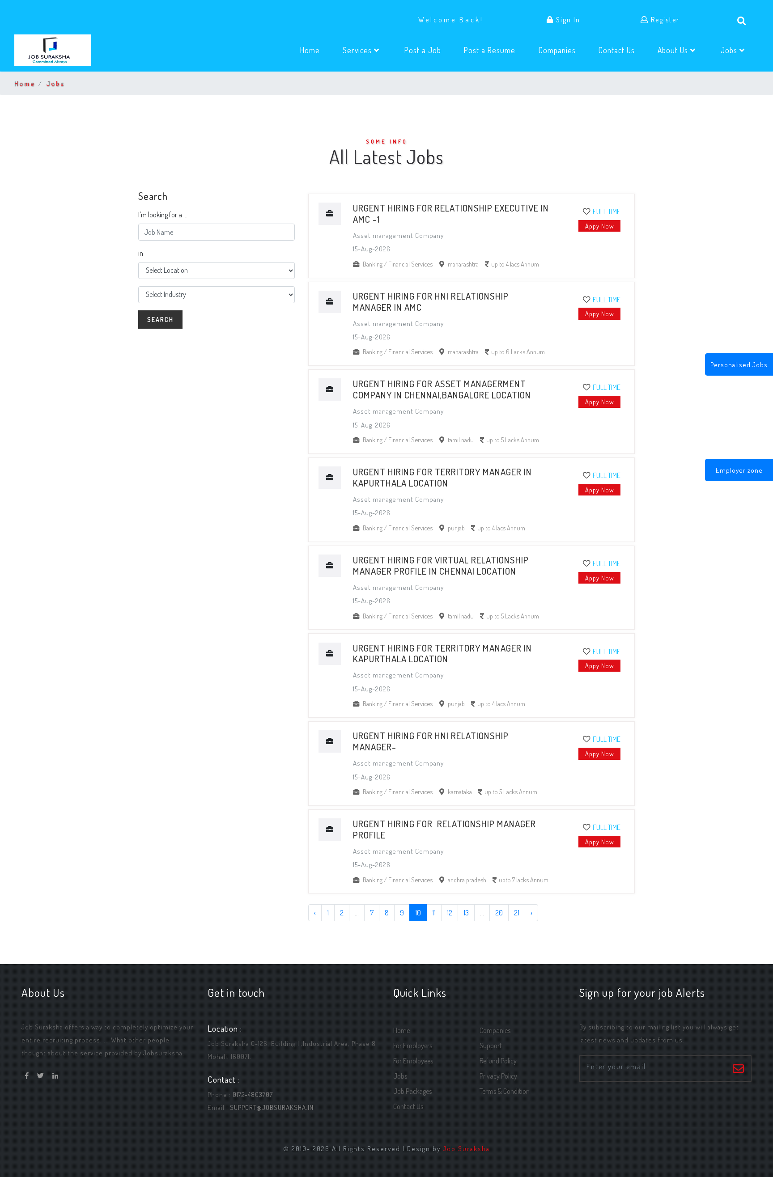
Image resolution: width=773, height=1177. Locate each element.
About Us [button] (674, 50)
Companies (562, 50)
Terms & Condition (505, 1091)
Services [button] (358, 50)
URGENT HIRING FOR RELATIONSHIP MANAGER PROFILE (444, 829)
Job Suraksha (466, 1148)
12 (449, 912)
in (140, 253)
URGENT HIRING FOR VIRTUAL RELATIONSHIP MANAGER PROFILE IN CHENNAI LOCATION (441, 565)
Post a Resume (495, 50)
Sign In (567, 19)
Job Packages (412, 1091)
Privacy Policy (498, 1075)
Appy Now (599, 226)
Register (664, 19)
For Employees (413, 1060)
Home (315, 50)
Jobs (55, 83)
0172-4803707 (253, 1094)
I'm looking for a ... (162, 214)
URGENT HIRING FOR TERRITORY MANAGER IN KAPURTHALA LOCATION (442, 477)
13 (466, 912)
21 (516, 912)
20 (499, 912)
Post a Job (428, 50)
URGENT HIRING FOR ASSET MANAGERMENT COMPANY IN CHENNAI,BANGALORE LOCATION (443, 389)
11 (434, 912)
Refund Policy (498, 1060)
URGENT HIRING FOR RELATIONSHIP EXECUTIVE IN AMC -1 (451, 213)
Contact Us (622, 50)
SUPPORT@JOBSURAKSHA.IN (272, 1107)
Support (491, 1045)
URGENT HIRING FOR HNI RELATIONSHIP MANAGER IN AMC (431, 301)
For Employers (412, 1045)
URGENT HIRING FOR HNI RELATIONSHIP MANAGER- (431, 741)
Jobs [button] (730, 50)
